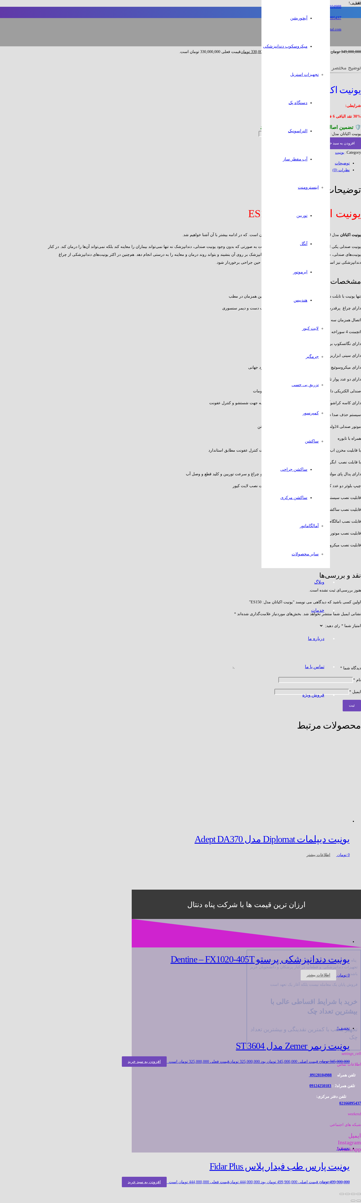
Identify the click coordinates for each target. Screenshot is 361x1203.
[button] (144, 1061)
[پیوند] (240, 59)
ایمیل (355, 692)
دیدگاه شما (350, 668)
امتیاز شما (351, 626)
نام (357, 680)
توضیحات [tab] (342, 163)
